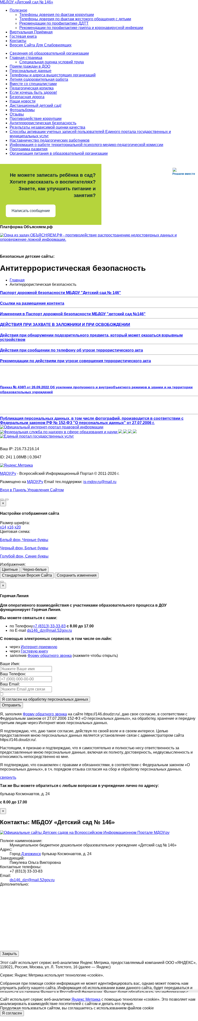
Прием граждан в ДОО (30, 66)
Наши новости (22, 101)
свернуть (8, 777)
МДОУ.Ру (8, 473)
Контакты (18, 41)
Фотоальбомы (22, 110)
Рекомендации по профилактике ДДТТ (54, 23)
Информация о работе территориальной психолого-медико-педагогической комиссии (86, 145)
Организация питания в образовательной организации (59, 153)
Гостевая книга (23, 36)
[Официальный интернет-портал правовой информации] (51, 427)
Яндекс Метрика (85, 999)
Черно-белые (35, 569)
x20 (17, 527)
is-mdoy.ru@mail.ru (99, 482)
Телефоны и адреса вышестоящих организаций (53, 75)
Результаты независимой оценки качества (47, 127)
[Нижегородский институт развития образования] (130, 432)
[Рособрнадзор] (59, 432)
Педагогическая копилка (32, 88)
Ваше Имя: (10, 664)
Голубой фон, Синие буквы (24, 556)
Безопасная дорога (27, 97)
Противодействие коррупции (36, 119)
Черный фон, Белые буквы (24, 548)
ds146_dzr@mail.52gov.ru (49, 630)
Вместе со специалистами (33, 84)
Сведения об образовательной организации (49, 53)
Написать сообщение (31, 211)
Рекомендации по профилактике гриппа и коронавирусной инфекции (81, 28)
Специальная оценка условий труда (51, 62)
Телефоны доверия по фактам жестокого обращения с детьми (75, 19)
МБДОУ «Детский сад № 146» (26, 2)
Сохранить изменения (77, 575)
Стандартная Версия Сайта (27, 575)
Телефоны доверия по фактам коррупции (56, 15)
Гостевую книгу (34, 651)
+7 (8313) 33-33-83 (49, 626)
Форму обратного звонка (50, 656)
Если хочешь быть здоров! (33, 92)
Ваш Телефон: (13, 674)
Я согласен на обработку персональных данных (45, 699)
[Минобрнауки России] (125, 432)
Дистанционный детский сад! (35, 105)
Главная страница (26, 58)
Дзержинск (31, 854)
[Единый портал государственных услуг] (37, 436)
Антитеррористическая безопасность (43, 123)
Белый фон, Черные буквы (24, 540)
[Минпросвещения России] (120, 432)
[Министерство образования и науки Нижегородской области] (135, 432)
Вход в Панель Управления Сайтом (32, 490)
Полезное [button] (18, 10)
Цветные (10, 569)
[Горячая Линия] (2, 581)
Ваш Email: (10, 684)
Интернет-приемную (39, 647)
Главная (17, 280)
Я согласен (12, 1013)
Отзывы (17, 114)
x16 (10, 527)
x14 (3, 527)
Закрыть (9, 954)
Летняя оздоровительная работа (39, 79)
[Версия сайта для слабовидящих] (2, 499)
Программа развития (29, 149)
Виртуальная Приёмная (31, 32)
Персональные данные (30, 71)
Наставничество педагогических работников (50, 140)
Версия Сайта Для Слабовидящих (40, 45)
